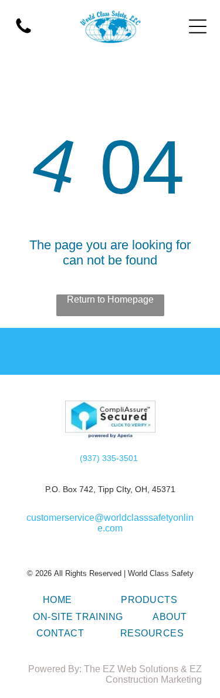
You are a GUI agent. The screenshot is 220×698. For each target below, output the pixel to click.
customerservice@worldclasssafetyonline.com (110, 523)
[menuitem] (57, 600)
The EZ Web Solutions (131, 669)
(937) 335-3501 (109, 458)
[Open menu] (198, 26)
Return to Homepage (110, 299)
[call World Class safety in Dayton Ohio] (23, 33)
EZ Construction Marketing (154, 674)
